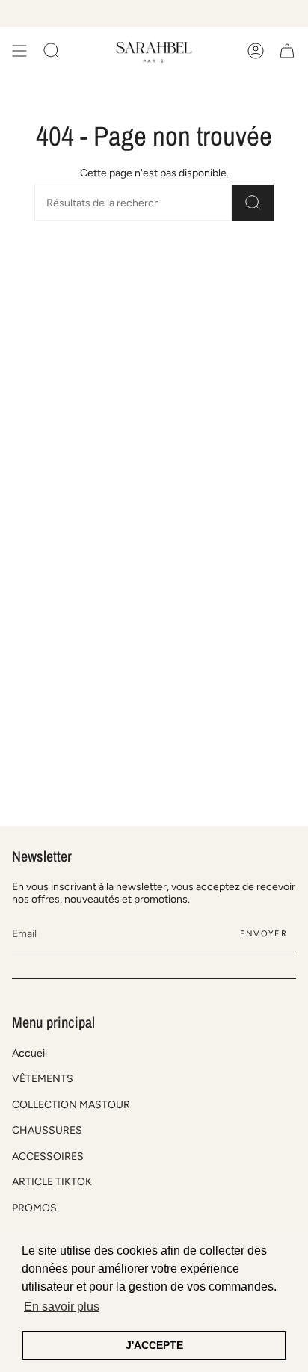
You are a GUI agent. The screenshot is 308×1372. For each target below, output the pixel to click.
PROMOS (34, 1208)
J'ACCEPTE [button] (154, 1345)
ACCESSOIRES (48, 1156)
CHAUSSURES (47, 1130)
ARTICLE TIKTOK (52, 1181)
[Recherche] (253, 203)
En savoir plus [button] (61, 1306)
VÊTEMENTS (42, 1078)
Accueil (29, 1053)
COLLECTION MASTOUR (71, 1104)
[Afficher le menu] (19, 51)
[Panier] (287, 51)
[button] (51, 51)
